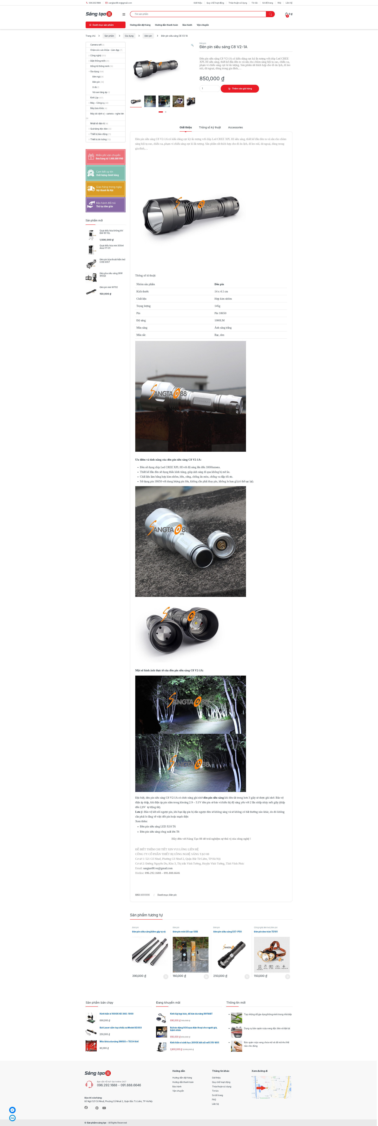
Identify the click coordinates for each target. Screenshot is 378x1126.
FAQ (279, 3)
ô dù (94, 87)
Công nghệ (95, 55)
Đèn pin (148, 36)
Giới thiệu (198, 3)
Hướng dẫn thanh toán (166, 25)
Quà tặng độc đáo (99, 128)
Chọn (206, 976)
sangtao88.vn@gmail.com (120, 3)
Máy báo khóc (97, 108)
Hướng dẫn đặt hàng (140, 25)
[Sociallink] (86, 1107)
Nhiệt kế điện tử (97, 123)
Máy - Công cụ (97, 103)
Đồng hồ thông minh (99, 66)
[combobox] (198, 14)
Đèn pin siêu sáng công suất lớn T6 (159, 831)
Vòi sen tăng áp (99, 92)
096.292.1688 (95, 3)
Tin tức (254, 3)
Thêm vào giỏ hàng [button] (165, 976)
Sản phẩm (109, 36)
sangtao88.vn (150, 868)
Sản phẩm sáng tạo (96, 1122)
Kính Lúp (94, 97)
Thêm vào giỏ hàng (242, 88)
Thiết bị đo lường (98, 139)
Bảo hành (187, 25)
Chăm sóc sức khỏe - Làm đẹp (104, 50)
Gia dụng (129, 36)
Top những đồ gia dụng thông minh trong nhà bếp (268, 1014)
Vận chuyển (203, 25)
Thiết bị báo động (98, 134)
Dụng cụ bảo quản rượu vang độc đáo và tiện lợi (267, 1028)
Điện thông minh (98, 61)
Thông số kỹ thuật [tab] (210, 127)
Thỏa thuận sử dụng (238, 3)
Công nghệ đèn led (262, 927)
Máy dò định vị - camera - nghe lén (107, 113)
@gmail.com (165, 868)
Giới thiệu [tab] (186, 127)
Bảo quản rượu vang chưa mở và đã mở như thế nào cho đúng (266, 1044)
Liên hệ (289, 3)
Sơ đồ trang (267, 3)
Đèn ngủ (96, 76)
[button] (192, 45)
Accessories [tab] (235, 127)
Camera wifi (95, 44)
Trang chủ (90, 36)
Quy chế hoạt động (215, 3)
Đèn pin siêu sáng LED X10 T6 (158, 826)
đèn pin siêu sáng (213, 797)
